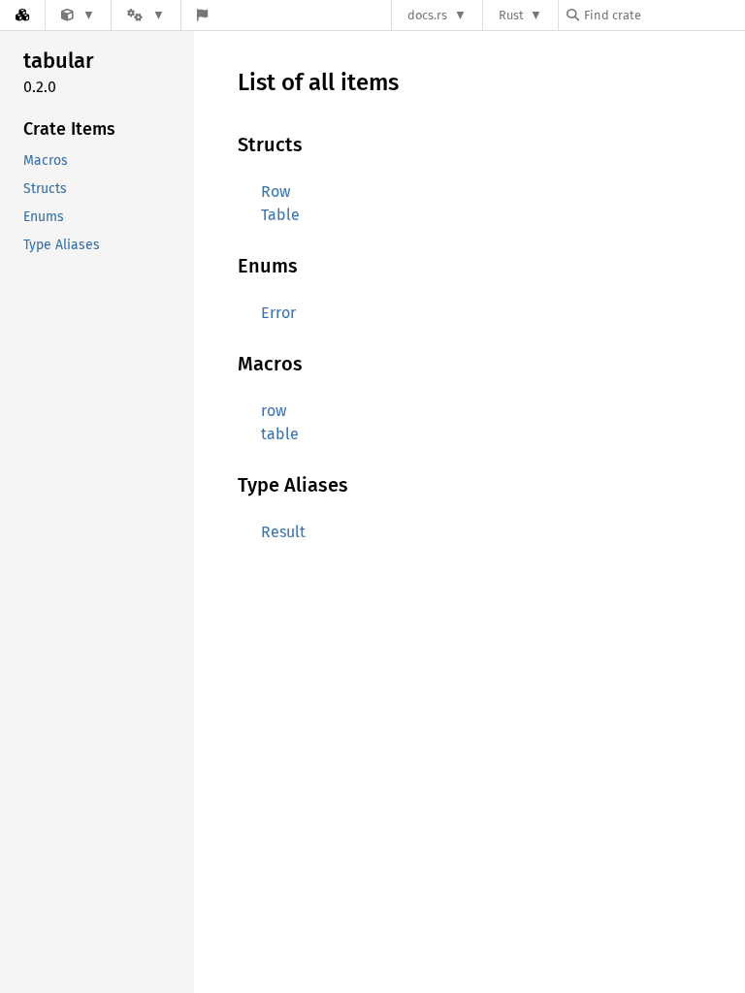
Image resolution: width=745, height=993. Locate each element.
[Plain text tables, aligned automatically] (78, 15)
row (273, 410)
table (280, 434)
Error (278, 313)
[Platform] (145, 15)
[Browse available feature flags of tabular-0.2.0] (202, 15)
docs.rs (427, 15)
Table (280, 215)
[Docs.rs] (22, 15)
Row (275, 191)
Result (283, 532)
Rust (511, 15)
